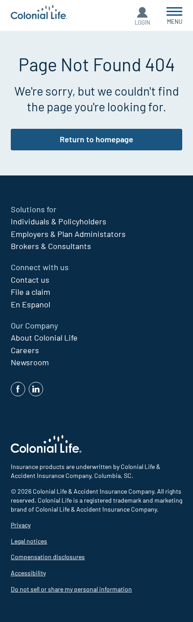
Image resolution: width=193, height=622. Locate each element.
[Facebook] (18, 389)
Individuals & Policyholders (58, 221)
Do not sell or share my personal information (71, 589)
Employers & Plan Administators (68, 234)
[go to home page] (39, 13)
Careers (25, 350)
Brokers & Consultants (51, 246)
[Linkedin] (36, 389)
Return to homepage (96, 139)
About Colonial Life (44, 337)
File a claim (30, 292)
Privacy (21, 525)
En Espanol (30, 304)
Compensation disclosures (48, 557)
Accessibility (28, 573)
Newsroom (30, 362)
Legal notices (29, 541)
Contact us (30, 280)
